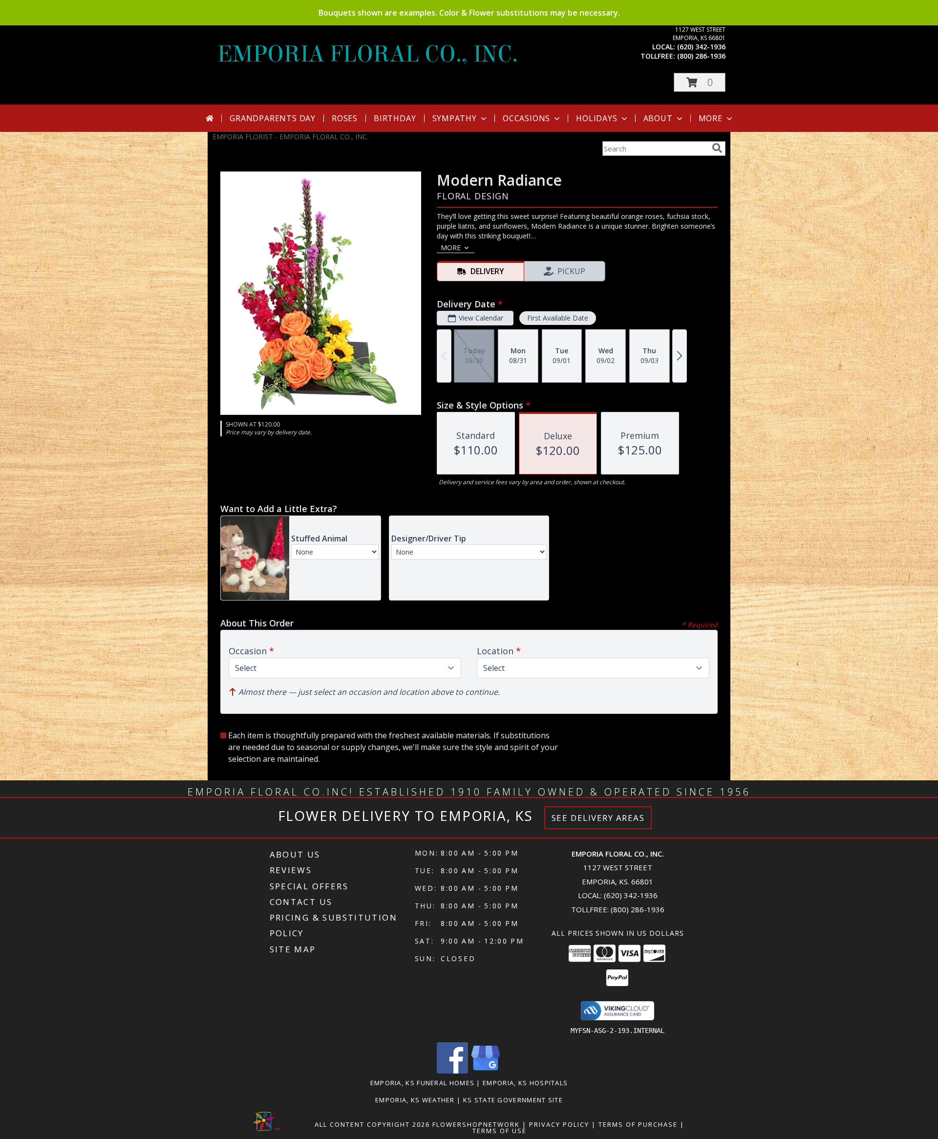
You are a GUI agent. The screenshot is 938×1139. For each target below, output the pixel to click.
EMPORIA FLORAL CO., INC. (367, 54)
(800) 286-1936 (701, 56)
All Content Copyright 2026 (372, 1124)
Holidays (596, 118)
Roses (345, 118)
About (658, 118)
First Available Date (557, 317)
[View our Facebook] (452, 1070)
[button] (699, 82)
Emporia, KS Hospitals (525, 1082)
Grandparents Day (273, 118)
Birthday (395, 118)
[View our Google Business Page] (485, 1070)
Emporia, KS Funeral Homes (422, 1082)
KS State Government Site (513, 1100)
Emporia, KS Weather (415, 1100)
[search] (717, 148)
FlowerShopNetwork (476, 1124)
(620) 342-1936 (701, 46)
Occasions (526, 118)
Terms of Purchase (638, 1124)
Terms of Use (499, 1130)
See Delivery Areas (598, 817)
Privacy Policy (559, 1124)
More (711, 118)
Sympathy (454, 118)
